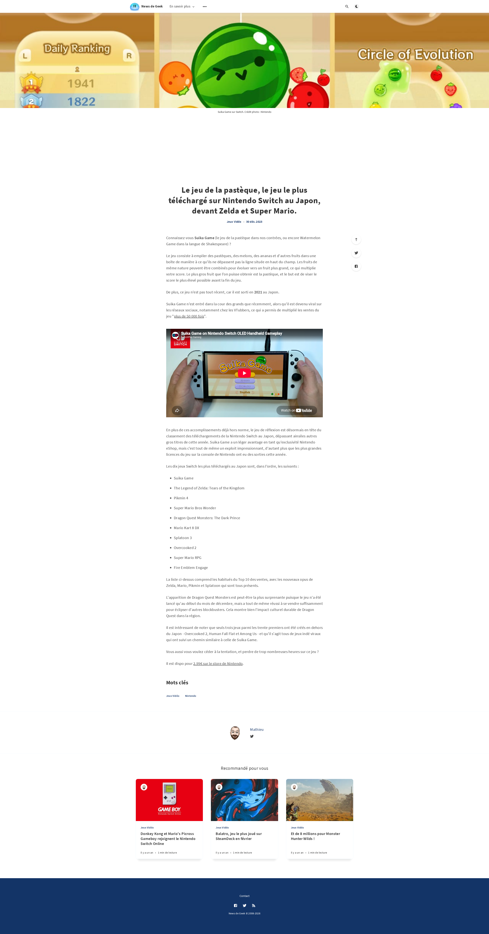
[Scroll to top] (356, 239)
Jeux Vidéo (234, 221)
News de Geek (152, 6)
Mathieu (257, 729)
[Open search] (347, 6)
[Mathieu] (234, 732)
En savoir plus (180, 6)
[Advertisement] (244, 154)
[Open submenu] (205, 6)
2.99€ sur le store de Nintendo (218, 663)
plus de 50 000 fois (189, 316)
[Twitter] (356, 253)
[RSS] (253, 905)
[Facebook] (356, 266)
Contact (244, 896)
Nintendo (190, 696)
